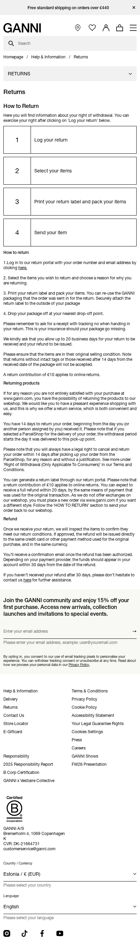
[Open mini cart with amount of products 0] (120, 28)
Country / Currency (17, 863)
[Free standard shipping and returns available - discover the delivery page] (70, 7)
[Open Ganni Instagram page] (7, 933)
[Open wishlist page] (92, 28)
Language (11, 896)
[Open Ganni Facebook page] (42, 933)
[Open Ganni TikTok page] (24, 933)
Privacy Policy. (79, 665)
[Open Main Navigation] (133, 28)
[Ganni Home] (22, 28)
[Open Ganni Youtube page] (60, 933)
